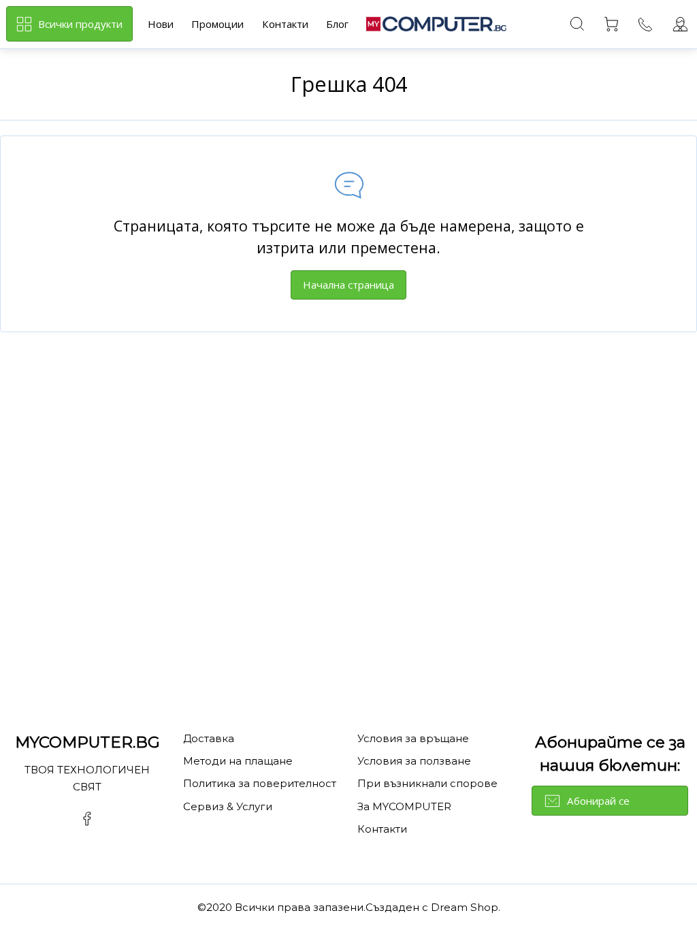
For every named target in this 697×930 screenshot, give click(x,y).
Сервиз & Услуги (227, 806)
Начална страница (348, 284)
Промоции (217, 24)
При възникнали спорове (427, 783)
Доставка (208, 738)
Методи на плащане (238, 760)
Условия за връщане (413, 738)
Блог (337, 24)
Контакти (285, 24)
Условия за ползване (414, 760)
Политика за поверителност (259, 783)
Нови (161, 24)
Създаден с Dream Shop (432, 907)
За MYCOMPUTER (404, 806)
